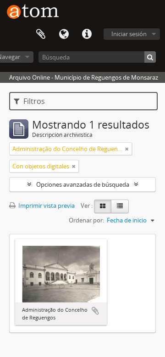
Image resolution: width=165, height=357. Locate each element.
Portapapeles (40, 34)
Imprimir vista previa (46, 205)
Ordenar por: (86, 220)
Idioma (63, 34)
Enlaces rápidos (86, 34)
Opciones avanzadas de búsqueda (82, 184)
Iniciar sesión (129, 34)
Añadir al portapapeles (95, 310)
